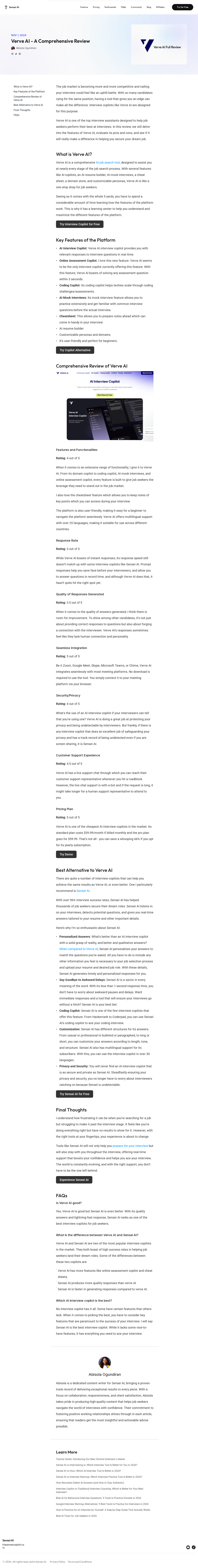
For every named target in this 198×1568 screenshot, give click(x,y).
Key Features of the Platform (29, 91)
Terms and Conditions (80, 1561)
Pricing (96, 7)
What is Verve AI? (23, 86)
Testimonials (110, 7)
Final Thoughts (22, 110)
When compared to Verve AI (78, 949)
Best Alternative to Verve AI (28, 105)
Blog (149, 7)
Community (136, 7)
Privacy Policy (57, 1561)
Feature (84, 7)
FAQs (123, 7)
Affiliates (160, 7)
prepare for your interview (130, 1146)
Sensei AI (83, 891)
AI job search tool (107, 162)
